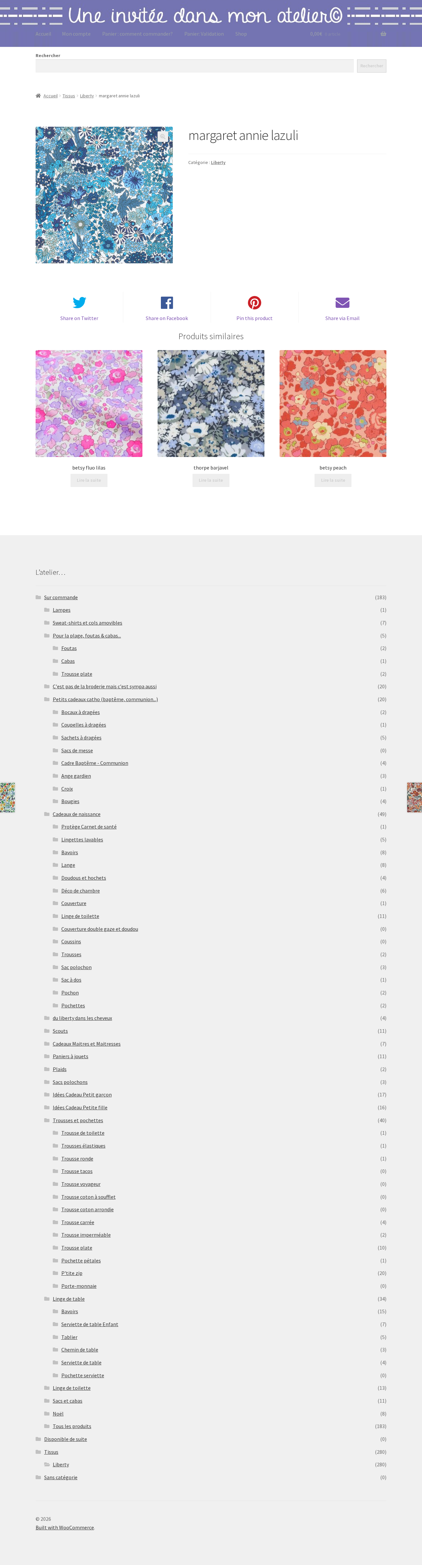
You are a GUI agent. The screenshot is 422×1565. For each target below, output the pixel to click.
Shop (241, 33)
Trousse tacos (77, 1171)
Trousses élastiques (83, 1145)
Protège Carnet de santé (89, 826)
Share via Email (342, 318)
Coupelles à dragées (83, 724)
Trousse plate (76, 673)
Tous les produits (72, 1426)
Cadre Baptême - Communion (94, 763)
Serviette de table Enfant (89, 1324)
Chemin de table (79, 1349)
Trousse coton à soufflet (88, 1196)
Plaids (60, 1069)
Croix (67, 788)
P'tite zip (71, 1273)
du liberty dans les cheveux (82, 1018)
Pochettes (73, 1005)
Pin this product (254, 318)
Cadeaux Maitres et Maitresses (87, 1043)
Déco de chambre (80, 890)
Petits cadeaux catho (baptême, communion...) (105, 699)
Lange (68, 865)
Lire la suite (89, 480)
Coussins (71, 941)
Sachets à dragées (81, 737)
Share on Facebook (167, 318)
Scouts (60, 1030)
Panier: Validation (204, 33)
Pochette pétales (81, 1260)
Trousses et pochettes (78, 1120)
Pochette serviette (82, 1375)
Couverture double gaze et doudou (99, 929)
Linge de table (69, 1298)
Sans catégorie (60, 1477)
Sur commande (61, 597)
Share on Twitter (79, 318)
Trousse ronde (77, 1158)
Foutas (69, 648)
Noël (58, 1413)
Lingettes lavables (82, 839)
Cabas (68, 661)
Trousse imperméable (86, 1234)
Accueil (43, 33)
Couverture (73, 903)
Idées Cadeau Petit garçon (82, 1094)
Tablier (69, 1337)
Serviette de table (81, 1362)
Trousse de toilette (83, 1132)
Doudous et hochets (83, 877)
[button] (163, 136)
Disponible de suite (65, 1439)
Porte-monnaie (79, 1286)
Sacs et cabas (67, 1400)
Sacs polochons (70, 1082)
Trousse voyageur (81, 1184)
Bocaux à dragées (80, 712)
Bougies (70, 801)
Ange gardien (76, 775)
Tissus (69, 96)
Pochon (70, 992)
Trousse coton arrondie (87, 1209)
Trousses (71, 954)
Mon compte (76, 33)
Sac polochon (76, 967)
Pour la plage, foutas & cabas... (87, 635)
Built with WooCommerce (65, 1527)
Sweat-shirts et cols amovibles (87, 622)
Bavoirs (69, 852)
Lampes (62, 609)
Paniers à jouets (70, 1056)
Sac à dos (71, 979)
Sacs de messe (77, 750)
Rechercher (48, 55)
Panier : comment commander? (137, 33)
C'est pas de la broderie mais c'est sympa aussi (105, 686)
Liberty (87, 96)
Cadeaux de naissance (77, 814)
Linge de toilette (80, 916)
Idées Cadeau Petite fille (80, 1107)
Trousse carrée (77, 1222)
